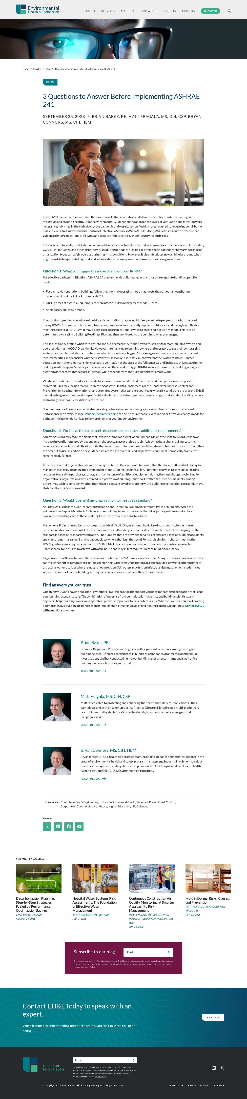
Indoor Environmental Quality (118, 802)
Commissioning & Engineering (79, 802)
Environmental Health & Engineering (37, 9)
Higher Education (119, 806)
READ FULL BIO (90, 671)
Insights (37, 68)
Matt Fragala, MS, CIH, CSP (157, 116)
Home (26, 68)
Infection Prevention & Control (156, 802)
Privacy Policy (89, 967)
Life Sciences (140, 806)
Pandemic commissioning (101, 414)
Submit (168, 952)
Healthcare (100, 806)
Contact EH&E (194, 605)
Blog (48, 68)
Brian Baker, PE (109, 116)
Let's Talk (213, 1017)
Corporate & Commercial (76, 806)
